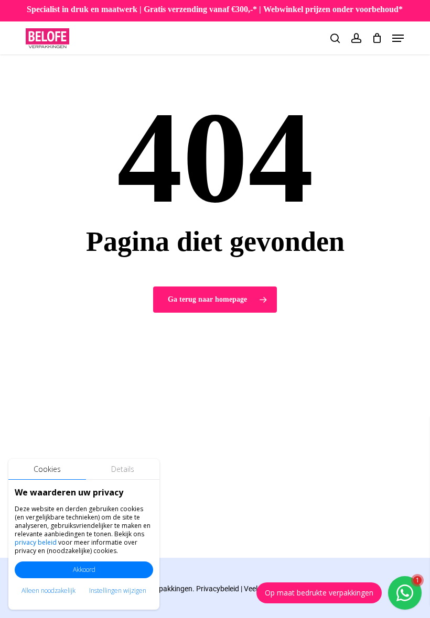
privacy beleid (36, 542)
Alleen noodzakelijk (49, 590)
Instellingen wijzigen (117, 590)
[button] (398, 38)
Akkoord (84, 569)
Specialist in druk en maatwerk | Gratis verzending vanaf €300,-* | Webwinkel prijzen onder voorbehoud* (215, 9)
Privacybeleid (217, 588)
